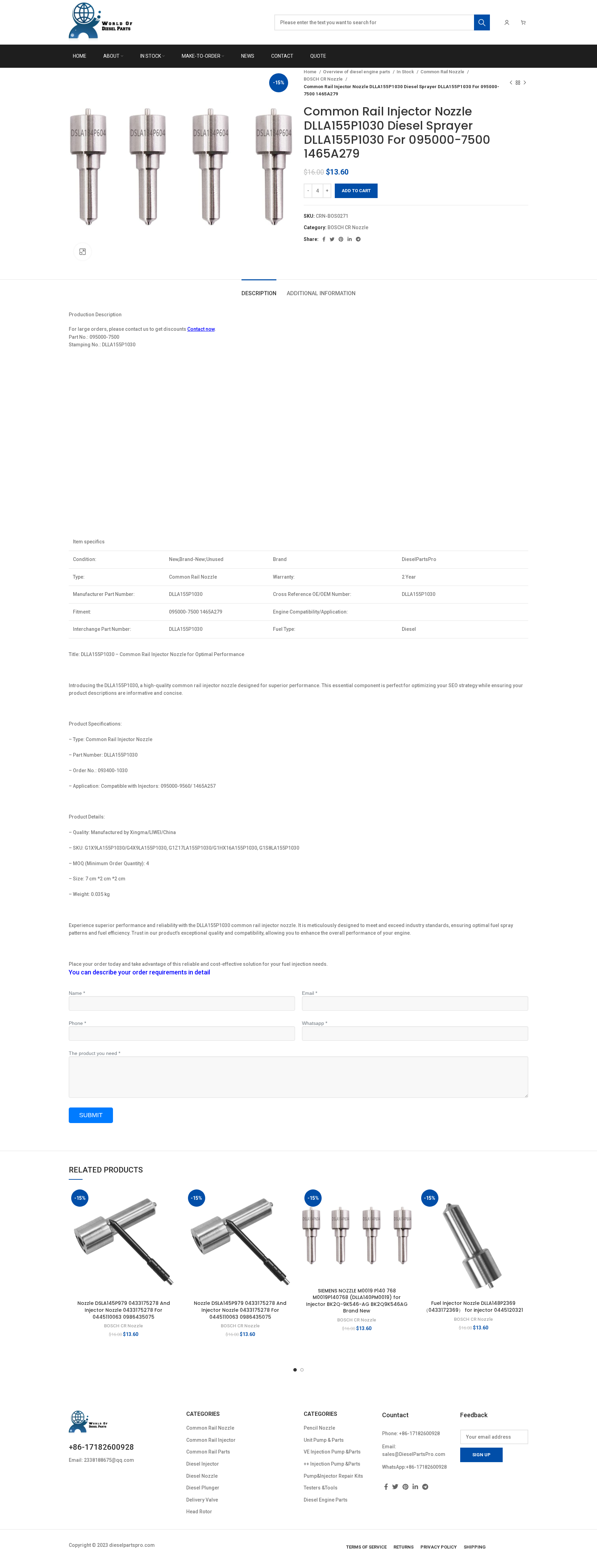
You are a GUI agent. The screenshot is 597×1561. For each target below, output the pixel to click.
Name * (77, 993)
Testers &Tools (321, 1487)
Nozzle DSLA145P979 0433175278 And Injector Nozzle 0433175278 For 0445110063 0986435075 (123, 1310)
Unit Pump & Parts (324, 1440)
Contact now (201, 329)
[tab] (258, 289)
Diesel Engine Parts (326, 1500)
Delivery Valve (202, 1500)
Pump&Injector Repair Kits (333, 1476)
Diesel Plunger (202, 1487)
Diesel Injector (202, 1464)
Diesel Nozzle (202, 1476)
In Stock (406, 71)
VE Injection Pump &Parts (332, 1452)
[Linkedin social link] (349, 239)
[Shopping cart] (523, 22)
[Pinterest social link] (341, 239)
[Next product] (524, 83)
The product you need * (94, 1053)
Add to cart (356, 190)
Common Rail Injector (211, 1440)
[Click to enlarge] (82, 251)
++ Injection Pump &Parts (332, 1464)
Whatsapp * (314, 1023)
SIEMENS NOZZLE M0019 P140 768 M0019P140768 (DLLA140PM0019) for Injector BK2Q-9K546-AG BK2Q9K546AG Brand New (357, 1301)
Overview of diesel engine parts (357, 71)
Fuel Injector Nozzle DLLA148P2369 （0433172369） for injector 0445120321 (473, 1307)
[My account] (507, 22)
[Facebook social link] (324, 239)
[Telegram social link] (358, 239)
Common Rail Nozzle (442, 71)
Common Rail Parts (208, 1452)
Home (311, 71)
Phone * (77, 1023)
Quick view (173, 1214)
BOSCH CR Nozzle (324, 79)
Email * (309, 993)
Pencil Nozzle (319, 1428)
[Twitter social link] (332, 239)
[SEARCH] (482, 22)
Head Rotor (199, 1511)
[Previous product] (511, 83)
